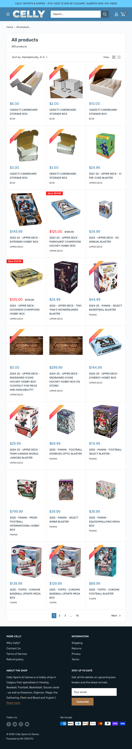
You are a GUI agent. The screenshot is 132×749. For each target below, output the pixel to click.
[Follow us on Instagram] (21, 724)
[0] (123, 14)
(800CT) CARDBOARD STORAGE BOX (62, 175)
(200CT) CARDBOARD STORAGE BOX (62, 111)
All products (22, 27)
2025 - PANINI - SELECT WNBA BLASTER (63, 519)
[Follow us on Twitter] (15, 724)
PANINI (93, 314)
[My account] (116, 14)
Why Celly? (13, 642)
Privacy (76, 653)
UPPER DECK (95, 183)
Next (114, 615)
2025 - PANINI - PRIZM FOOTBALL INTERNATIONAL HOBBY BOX (24, 523)
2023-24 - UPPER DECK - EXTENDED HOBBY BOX (25, 239)
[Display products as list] (119, 57)
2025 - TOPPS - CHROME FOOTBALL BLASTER (104, 591)
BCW (12, 118)
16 (77, 615)
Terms (75, 659)
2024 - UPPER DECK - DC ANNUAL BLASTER (104, 239)
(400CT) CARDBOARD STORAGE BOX (23, 175)
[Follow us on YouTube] (27, 724)
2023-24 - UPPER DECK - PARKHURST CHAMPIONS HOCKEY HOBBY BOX (65, 241)
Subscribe (82, 701)
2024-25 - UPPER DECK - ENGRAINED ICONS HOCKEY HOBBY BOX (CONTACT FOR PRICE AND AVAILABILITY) (25, 381)
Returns (76, 648)
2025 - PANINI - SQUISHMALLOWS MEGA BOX (104, 521)
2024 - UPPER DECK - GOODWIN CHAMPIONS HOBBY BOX (25, 309)
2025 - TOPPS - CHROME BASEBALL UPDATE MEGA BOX (25, 593)
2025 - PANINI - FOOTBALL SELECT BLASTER (105, 451)
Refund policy (15, 659)
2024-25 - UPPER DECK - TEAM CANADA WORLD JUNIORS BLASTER (25, 453)
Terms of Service (16, 653)
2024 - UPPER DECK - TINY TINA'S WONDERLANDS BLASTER (65, 309)
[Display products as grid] (113, 57)
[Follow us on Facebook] (8, 724)
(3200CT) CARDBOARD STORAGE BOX (103, 111)
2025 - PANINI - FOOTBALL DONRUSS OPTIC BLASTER (65, 451)
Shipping (77, 642)
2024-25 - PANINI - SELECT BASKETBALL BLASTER (105, 307)
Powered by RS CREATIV (20, 738)
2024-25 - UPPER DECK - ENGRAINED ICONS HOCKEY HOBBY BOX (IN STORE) (64, 379)
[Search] (105, 14)
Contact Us (13, 648)
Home (9, 27)
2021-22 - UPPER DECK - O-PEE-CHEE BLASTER (105, 175)
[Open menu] (8, 14)
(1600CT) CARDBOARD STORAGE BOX (24, 111)
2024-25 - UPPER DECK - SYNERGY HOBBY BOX (104, 375)
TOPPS (13, 602)
